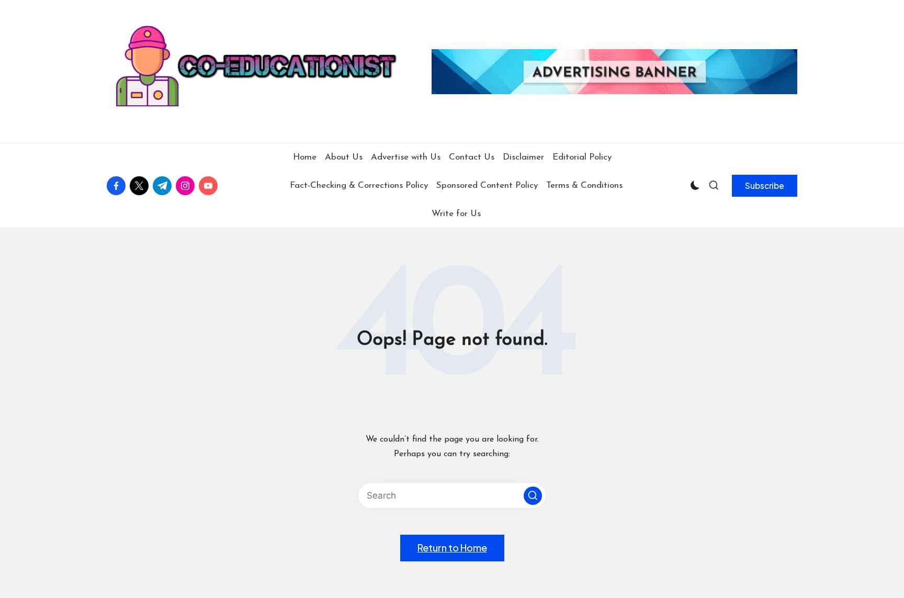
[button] (764, 186)
